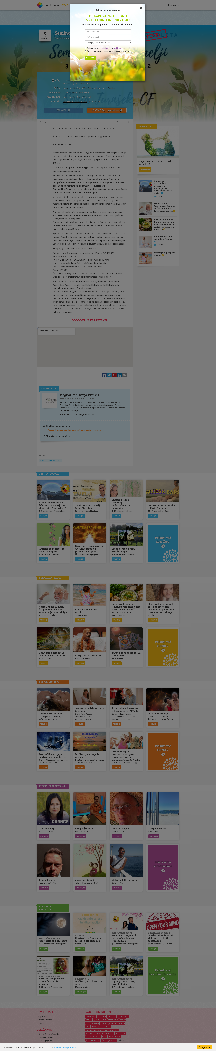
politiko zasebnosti (121, 48)
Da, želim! (90, 57)
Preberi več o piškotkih (65, 1047)
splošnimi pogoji (105, 48)
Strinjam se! (204, 1047)
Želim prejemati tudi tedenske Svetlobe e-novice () (108, 51)
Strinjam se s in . (107, 48)
